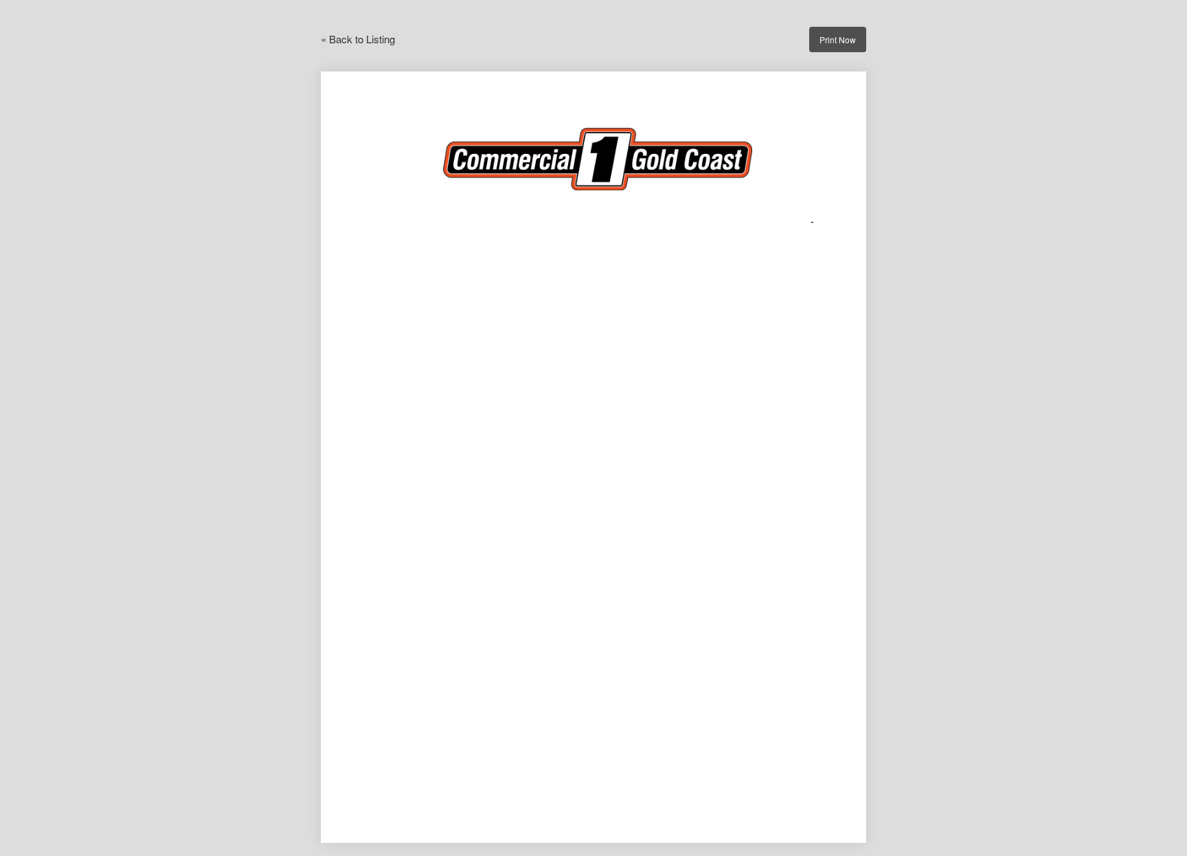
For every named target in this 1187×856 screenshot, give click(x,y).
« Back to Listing (358, 39)
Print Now (837, 39)
